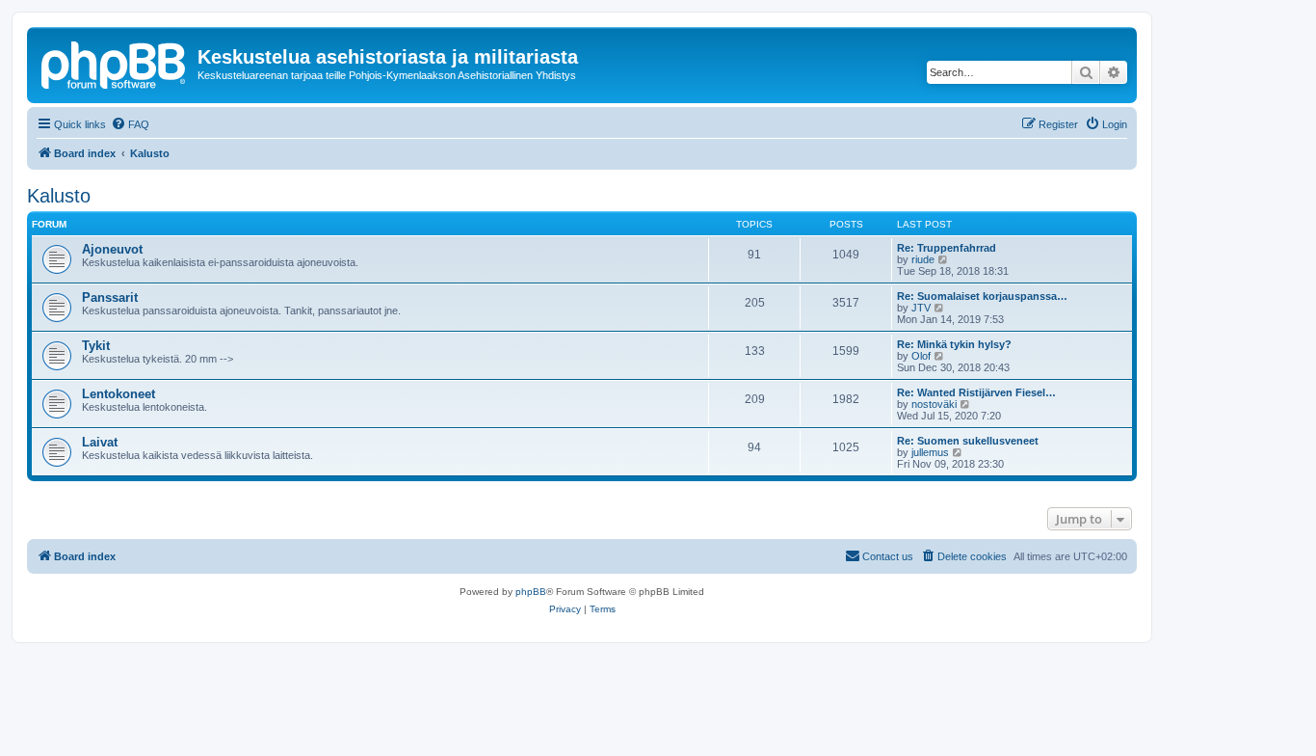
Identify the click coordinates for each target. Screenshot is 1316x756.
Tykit (96, 345)
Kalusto (59, 195)
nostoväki (934, 404)
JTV (921, 307)
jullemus (930, 452)
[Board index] (114, 63)
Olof (921, 356)
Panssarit (110, 297)
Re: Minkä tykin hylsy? (954, 344)
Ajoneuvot (112, 249)
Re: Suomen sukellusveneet (968, 440)
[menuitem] (130, 124)
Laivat (100, 442)
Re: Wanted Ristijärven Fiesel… (976, 392)
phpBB (530, 591)
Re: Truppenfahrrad (946, 248)
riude (922, 259)
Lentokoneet (118, 394)
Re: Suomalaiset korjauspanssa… (982, 296)
